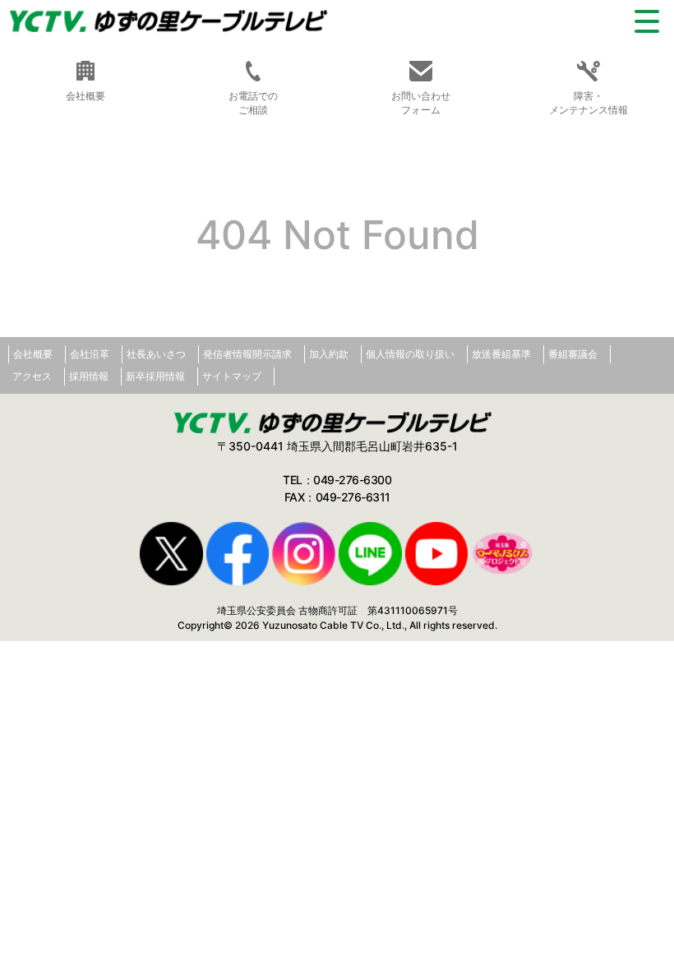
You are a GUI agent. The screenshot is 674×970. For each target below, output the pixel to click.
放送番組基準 (501, 354)
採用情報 (88, 376)
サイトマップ (231, 376)
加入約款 (329, 354)
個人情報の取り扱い (410, 354)
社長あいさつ (156, 354)
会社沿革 (89, 354)
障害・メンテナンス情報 (588, 103)
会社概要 (33, 354)
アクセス (32, 376)
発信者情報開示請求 (247, 354)
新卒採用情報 (155, 376)
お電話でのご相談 (253, 103)
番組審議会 (573, 354)
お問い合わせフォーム (420, 103)
